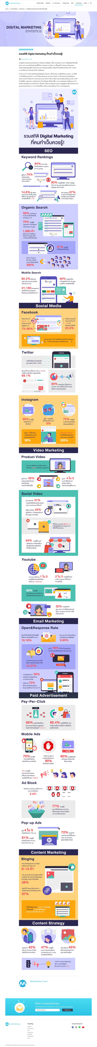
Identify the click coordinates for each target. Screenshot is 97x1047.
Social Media (30, 1036)
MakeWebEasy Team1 (26, 59)
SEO (72, 3)
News (85, 3)
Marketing (79, 3)
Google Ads (65, 3)
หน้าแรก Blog (40, 3)
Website (48, 3)
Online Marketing (28, 49)
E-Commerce (56, 3)
